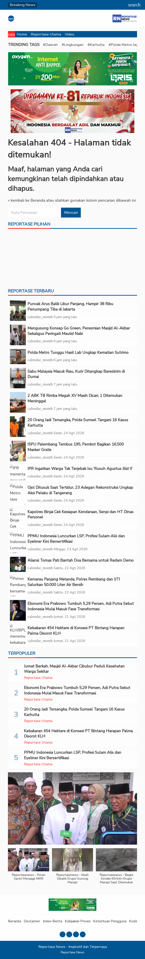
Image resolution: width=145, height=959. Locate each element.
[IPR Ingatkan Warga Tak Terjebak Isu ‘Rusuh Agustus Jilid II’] (18, 472)
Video (69, 34)
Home (22, 34)
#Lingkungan (72, 44)
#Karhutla (96, 44)
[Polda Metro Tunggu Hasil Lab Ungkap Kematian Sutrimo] (18, 356)
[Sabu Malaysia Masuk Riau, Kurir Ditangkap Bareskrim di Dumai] (18, 378)
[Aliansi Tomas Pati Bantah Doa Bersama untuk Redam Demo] (18, 564)
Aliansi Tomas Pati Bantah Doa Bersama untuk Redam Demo (81, 560)
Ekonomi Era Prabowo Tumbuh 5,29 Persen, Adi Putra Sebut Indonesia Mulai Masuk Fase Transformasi (81, 606)
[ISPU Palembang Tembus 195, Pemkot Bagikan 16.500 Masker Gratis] (18, 451)
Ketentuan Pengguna (109, 921)
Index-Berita (52, 921)
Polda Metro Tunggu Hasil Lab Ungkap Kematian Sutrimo (78, 352)
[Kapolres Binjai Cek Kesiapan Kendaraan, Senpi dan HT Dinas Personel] (18, 518)
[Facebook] (62, 934)
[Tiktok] (83, 934)
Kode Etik (136, 921)
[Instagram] (69, 934)
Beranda (14, 921)
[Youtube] (76, 934)
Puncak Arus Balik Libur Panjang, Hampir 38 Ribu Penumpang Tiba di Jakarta (70, 306)
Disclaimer (32, 921)
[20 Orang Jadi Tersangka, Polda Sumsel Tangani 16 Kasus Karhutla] (18, 426)
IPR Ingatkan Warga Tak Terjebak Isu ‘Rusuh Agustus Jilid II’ (80, 468)
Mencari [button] (71, 212)
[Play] (72, 808)
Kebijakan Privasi (78, 921)
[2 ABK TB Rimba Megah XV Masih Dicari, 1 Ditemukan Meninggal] (18, 402)
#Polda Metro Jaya (124, 44)
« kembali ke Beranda (26, 200)
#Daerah (50, 44)
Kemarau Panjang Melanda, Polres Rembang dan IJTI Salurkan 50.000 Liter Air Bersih (74, 582)
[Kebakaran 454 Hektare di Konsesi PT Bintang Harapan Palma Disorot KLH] (18, 634)
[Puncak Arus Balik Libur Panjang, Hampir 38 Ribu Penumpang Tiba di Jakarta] (18, 310)
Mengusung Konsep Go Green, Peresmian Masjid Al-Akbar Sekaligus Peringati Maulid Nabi (79, 330)
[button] (29, 866)
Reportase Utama (46, 34)
